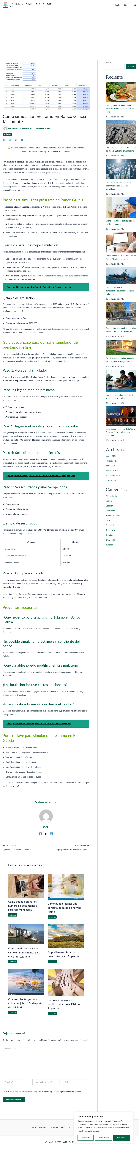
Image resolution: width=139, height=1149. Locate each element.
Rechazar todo (103, 1138)
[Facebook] (4, 140)
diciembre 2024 (112, 470)
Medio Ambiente (113, 515)
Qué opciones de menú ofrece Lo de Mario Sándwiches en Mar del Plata (120, 108)
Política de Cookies (69, 1127)
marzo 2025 (111, 456)
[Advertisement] (69, 31)
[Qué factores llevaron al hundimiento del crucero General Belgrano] (121, 275)
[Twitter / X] (46, 833)
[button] (135, 5)
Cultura (109, 501)
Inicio (33, 1127)
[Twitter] (10, 140)
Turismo (109, 545)
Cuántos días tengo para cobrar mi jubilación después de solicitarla (25, 1003)
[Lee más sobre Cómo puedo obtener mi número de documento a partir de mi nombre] (26, 885)
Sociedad (110, 525)
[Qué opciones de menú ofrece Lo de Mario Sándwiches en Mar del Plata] (121, 92)
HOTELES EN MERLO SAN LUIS (31, 3)
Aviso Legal (44, 1127)
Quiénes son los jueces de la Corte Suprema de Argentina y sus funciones (120, 432)
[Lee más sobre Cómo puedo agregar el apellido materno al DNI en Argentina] (66, 982)
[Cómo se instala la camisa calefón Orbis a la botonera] (121, 207)
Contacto (55, 1127)
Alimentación (111, 496)
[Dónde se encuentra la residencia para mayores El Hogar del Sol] (121, 347)
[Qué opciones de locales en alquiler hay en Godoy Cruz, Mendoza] (121, 313)
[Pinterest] (16, 140)
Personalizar (85, 1138)
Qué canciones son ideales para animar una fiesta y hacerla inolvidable (119, 185)
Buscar (108, 62)
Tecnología (110, 530)
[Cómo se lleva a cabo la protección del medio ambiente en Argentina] (121, 132)
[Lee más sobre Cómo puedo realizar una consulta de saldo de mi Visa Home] (66, 886)
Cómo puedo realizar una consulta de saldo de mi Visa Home (64, 907)
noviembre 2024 (113, 475)
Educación (110, 510)
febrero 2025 (111, 461)
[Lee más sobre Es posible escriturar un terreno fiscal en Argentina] (66, 936)
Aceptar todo (122, 1138)
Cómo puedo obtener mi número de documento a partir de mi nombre (22, 905)
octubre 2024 (111, 480)
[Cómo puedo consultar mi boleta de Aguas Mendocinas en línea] (121, 242)
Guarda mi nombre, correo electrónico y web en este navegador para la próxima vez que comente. (44, 1092)
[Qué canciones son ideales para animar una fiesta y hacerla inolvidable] (121, 169)
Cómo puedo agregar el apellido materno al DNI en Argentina (64, 1004)
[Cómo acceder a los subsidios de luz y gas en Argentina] (121, 381)
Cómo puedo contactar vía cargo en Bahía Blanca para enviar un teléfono (24, 952)
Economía (110, 506)
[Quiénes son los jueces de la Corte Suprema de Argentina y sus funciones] (121, 416)
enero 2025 (110, 466)
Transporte (110, 540)
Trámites (7, 134)
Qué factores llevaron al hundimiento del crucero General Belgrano (120, 290)
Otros (108, 520)
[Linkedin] (22, 140)
